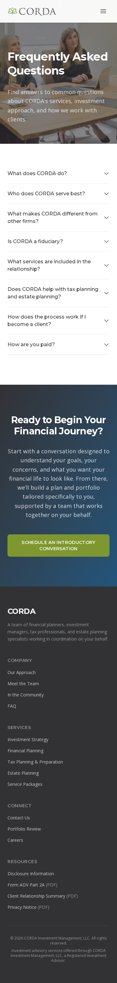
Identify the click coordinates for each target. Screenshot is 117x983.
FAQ (11, 706)
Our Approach (21, 672)
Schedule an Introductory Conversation (58, 545)
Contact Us (18, 818)
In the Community (25, 695)
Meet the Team (23, 683)
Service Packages (24, 784)
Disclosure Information (30, 874)
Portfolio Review (24, 829)
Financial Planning (25, 751)
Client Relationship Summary (42, 896)
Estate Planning (23, 773)
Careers (15, 840)
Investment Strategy (27, 739)
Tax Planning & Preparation (35, 762)
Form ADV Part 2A (32, 885)
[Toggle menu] (103, 11)
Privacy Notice (28, 907)
